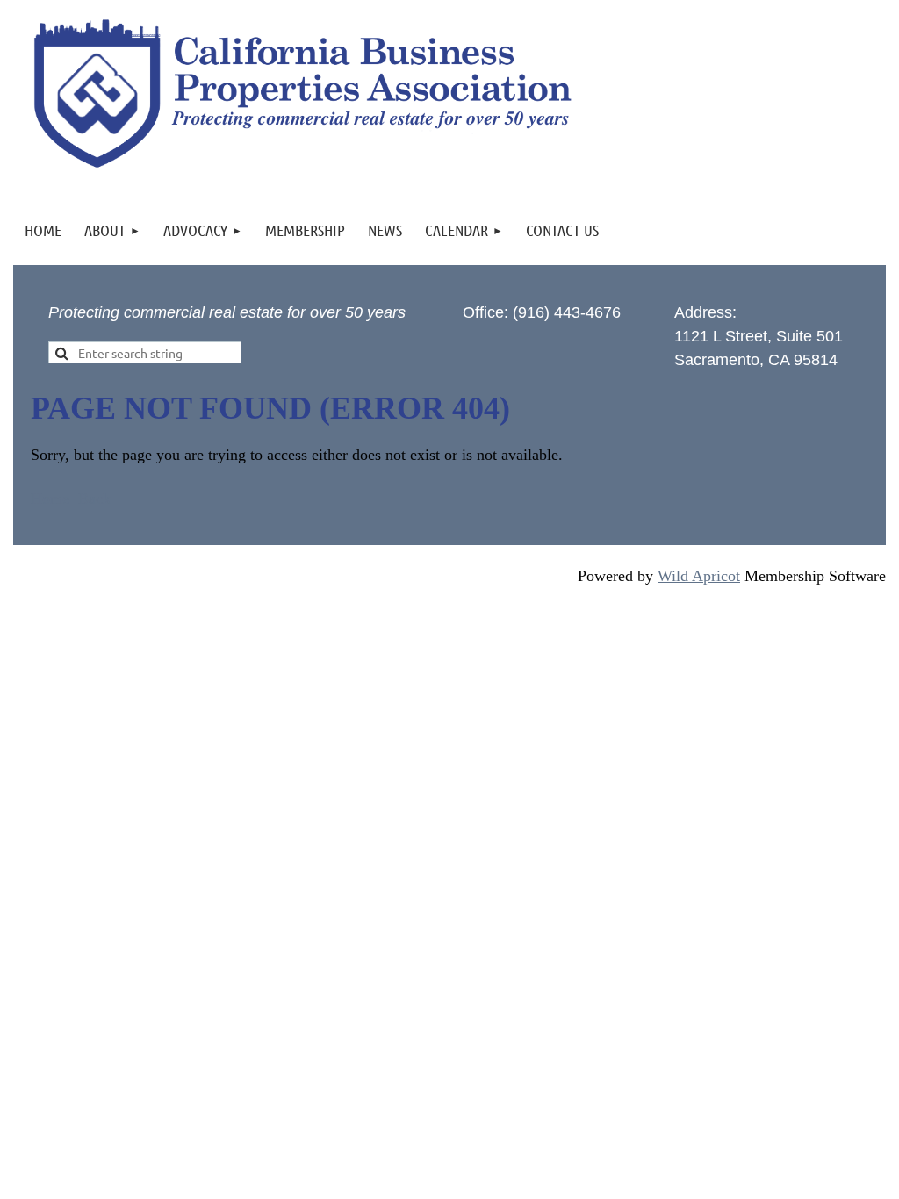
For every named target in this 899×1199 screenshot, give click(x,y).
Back (94, 498)
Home (50, 498)
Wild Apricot (699, 576)
